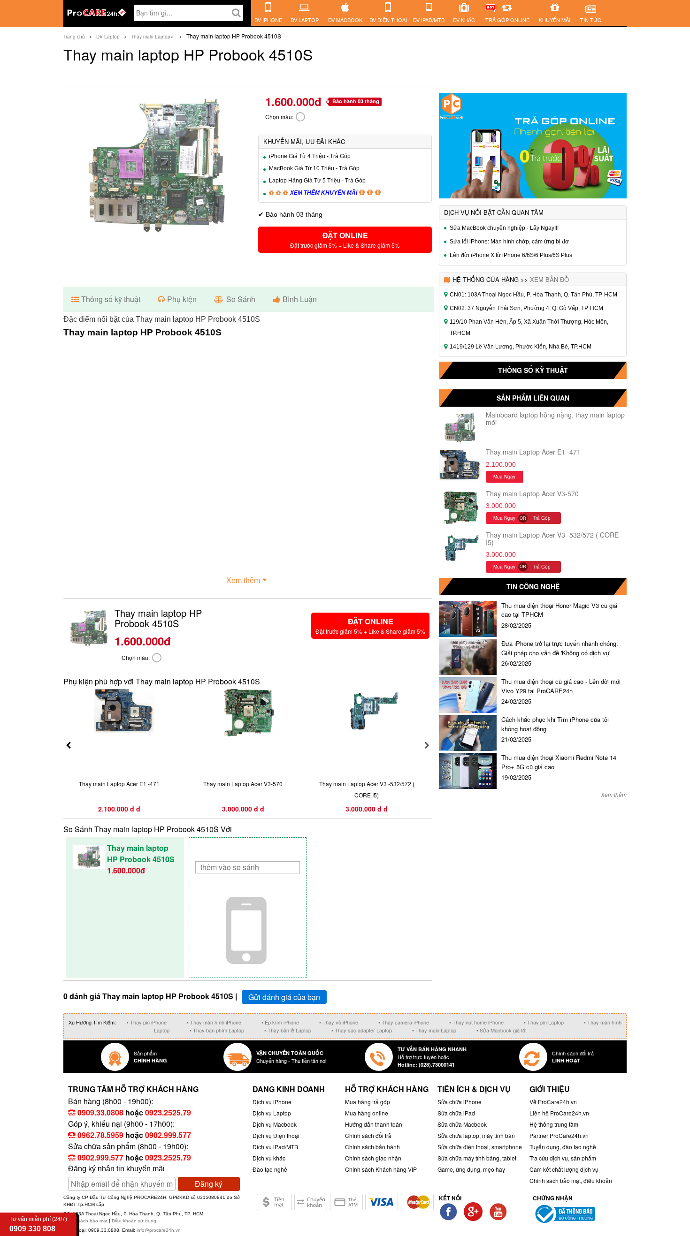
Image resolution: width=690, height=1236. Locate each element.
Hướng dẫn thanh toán (373, 1124)
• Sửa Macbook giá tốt (501, 1030)
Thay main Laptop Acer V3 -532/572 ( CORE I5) (552, 538)
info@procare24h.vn (159, 1230)
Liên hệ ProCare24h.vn (559, 1113)
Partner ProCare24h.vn (559, 1135)
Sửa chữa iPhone (459, 1102)
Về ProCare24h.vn (553, 1102)
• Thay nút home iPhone (476, 1022)
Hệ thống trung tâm (553, 1124)
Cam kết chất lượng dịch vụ (563, 1169)
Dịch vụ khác (269, 1158)
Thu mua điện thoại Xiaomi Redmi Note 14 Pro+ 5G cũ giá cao (558, 762)
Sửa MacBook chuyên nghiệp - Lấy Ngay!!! (504, 228)
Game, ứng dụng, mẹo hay (471, 1169)
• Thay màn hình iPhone (214, 1022)
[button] (345, 240)
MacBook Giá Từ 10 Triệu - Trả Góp (314, 168)
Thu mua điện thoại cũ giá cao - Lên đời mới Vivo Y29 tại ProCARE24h (561, 686)
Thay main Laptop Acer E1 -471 (533, 451)
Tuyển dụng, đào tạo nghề (562, 1147)
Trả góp (542, 518)
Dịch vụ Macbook (275, 1124)
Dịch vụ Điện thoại (276, 1135)
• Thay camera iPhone (403, 1022)
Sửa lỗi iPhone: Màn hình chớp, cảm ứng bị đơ (509, 241)
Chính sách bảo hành (372, 1147)
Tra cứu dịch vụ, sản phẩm (562, 1158)
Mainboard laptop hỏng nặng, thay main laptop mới (555, 418)
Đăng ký (208, 1183)
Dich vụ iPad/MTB (275, 1147)
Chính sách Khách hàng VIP (381, 1169)
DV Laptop (108, 36)
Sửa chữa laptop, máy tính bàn (476, 1135)
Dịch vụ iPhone (272, 1102)
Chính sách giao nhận (373, 1158)
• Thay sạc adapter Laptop (361, 1030)
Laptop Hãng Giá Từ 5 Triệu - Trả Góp (317, 180)
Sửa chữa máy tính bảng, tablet (476, 1158)
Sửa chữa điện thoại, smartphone (479, 1147)
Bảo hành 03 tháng (355, 101)
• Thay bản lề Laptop (287, 1030)
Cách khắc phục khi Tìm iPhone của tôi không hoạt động (555, 724)
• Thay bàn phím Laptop (217, 1030)
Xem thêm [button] (243, 580)
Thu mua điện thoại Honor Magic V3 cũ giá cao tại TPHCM (559, 610)
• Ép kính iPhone (280, 1022)
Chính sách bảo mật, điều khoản (570, 1180)
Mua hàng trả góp (367, 1102)
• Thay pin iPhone (147, 1022)
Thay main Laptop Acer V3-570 (532, 493)
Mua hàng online (366, 1113)
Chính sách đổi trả (368, 1135)
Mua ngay (504, 476)
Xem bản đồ (549, 279)
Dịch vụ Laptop (272, 1113)
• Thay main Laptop (434, 1030)
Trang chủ (74, 36)
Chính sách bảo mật (86, 1220)
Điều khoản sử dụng (134, 1220)
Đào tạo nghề (270, 1169)
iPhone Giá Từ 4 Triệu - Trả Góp (310, 156)
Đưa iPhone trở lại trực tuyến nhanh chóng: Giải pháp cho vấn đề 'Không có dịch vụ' (559, 648)
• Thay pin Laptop (544, 1022)
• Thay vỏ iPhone (338, 1022)
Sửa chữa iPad (456, 1113)
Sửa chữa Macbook (462, 1124)
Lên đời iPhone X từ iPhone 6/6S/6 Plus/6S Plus (511, 255)
